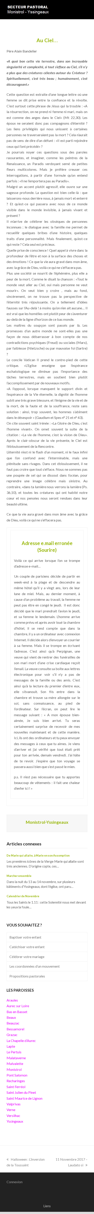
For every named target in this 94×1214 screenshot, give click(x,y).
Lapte (11, 1046)
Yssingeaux (15, 1121)
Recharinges (16, 1081)
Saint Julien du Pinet (21, 1092)
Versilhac (13, 1115)
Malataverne (16, 1058)
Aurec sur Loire (18, 1006)
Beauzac (13, 1023)
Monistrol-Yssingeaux (47, 822)
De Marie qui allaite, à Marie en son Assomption (38, 855)
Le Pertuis (14, 1052)
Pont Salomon (17, 1075)
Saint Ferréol (16, 1087)
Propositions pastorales (27, 976)
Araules (12, 1000)
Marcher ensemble (19, 876)
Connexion (15, 1182)
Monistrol (14, 1069)
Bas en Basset (17, 1012)
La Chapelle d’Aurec (21, 1040)
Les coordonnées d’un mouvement (34, 966)
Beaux (11, 1017)
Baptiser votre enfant (25, 937)
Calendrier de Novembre (23, 896)
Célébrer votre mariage (26, 956)
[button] (85, 9)
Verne (11, 1110)
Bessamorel (15, 1029)
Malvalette (15, 1063)
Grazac (12, 1035)
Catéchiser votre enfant (27, 947)
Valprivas (14, 1104)
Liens (47, 1206)
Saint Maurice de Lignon (24, 1098)
